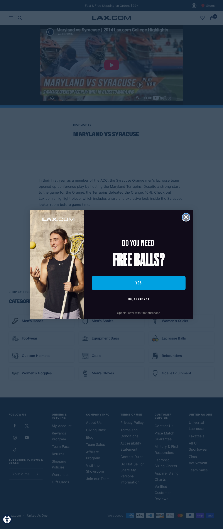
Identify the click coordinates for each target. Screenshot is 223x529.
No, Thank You (138, 299)
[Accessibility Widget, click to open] (7, 519)
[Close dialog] (186, 217)
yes (138, 283)
